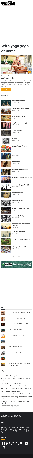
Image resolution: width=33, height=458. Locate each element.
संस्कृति (21, 431)
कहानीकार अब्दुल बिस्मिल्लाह (8, 383)
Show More (16, 256)
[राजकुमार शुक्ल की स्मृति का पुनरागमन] (6, 111)
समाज (24, 431)
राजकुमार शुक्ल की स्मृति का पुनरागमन (20, 108)
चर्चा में (18, 427)
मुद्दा (30, 427)
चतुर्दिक (28, 431)
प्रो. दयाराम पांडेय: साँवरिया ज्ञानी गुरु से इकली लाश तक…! (15, 396)
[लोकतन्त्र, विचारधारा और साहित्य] (6, 148)
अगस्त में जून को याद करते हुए (18, 154)
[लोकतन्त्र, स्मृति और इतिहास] (6, 218)
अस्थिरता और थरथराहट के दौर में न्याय (20, 208)
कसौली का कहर (12, 358)
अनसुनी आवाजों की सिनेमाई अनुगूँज (19, 123)
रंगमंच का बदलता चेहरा (17, 130)
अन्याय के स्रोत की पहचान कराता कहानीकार (12, 386)
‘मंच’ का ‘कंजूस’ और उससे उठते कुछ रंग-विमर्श (12, 394)
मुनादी (5, 427)
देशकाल (27, 429)
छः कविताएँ (14, 138)
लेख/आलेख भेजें (19, 416)
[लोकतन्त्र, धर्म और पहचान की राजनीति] (6, 187)
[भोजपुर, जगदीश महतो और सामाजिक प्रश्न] (6, 241)
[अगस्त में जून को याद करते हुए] (6, 156)
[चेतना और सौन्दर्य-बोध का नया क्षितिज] (6, 172)
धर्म (18, 431)
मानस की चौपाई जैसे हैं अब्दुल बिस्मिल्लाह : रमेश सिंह (14, 376)
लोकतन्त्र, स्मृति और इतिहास (18, 216)
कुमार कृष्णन (5, 76)
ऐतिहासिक (3, 432)
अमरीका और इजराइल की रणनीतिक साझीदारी (22, 177)
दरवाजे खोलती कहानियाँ (7, 391)
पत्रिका (9, 427)
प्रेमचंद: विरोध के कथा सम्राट (18, 231)
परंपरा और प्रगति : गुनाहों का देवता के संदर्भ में (19, 335)
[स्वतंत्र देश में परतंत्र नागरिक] (6, 118)
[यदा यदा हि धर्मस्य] (6, 164)
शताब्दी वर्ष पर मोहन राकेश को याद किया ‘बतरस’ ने (13, 388)
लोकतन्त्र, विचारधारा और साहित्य (19, 146)
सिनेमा (11, 429)
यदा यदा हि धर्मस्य (16, 161)
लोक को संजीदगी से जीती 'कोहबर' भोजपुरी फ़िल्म (19, 323)
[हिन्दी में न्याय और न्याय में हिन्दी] (6, 103)
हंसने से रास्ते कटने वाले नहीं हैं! (15, 346)
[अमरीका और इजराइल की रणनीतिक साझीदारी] (6, 179)
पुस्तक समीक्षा (4, 431)
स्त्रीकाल (4, 429)
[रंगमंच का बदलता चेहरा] (6, 133)
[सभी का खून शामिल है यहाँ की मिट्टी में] (6, 249)
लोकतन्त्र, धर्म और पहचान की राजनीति (20, 185)
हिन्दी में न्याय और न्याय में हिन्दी (18, 100)
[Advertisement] (16, 25)
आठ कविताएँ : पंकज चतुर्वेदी (15, 352)
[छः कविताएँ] (6, 141)
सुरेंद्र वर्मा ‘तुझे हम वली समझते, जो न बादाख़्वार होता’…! (14, 378)
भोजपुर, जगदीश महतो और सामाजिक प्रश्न (21, 239)
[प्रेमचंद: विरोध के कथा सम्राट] (6, 234)
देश (24, 429)
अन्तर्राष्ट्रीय (20, 429)
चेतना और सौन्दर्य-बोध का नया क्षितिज (20, 169)
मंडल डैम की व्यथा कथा (14, 340)
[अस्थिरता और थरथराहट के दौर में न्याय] (6, 210)
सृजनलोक (27, 427)
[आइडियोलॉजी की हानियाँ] (6, 203)
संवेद (2, 371)
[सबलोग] (8, 3)
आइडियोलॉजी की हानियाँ (17, 200)
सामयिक (22, 427)
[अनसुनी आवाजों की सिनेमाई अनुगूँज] (6, 125)
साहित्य (15, 429)
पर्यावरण (9, 431)
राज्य (7, 432)
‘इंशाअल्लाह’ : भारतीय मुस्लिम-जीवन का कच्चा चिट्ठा (13, 401)
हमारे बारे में (4, 416)
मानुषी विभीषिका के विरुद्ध (7, 406)
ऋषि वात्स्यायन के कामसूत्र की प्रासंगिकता (18, 318)
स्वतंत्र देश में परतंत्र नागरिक (18, 116)
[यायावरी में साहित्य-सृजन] (6, 195)
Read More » (6, 89)
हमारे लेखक (11, 416)
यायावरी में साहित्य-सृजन (17, 192)
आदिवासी (14, 431)
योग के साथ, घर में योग (8, 78)
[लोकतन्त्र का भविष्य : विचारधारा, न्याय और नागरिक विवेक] (6, 226)
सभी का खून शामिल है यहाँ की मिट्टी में (20, 247)
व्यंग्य (8, 429)
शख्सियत (14, 427)
